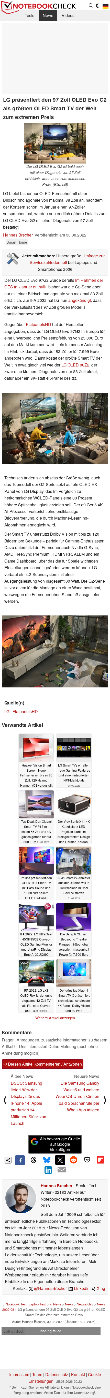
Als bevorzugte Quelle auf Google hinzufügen (60, 1144)
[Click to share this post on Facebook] (20, 1160)
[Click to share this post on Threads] (33, 1160)
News (48, 15)
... (103, 15)
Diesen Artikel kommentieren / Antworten (44, 1064)
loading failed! (13, 1331)
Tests (29, 15)
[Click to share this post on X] (60, 1160)
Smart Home (16, 242)
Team (37, 1374)
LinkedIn (81, 1288)
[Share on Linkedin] (48, 1170)
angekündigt (79, 300)
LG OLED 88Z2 (75, 365)
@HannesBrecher (50, 1288)
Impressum (19, 1374)
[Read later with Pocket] (87, 1160)
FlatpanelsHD (38, 324)
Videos (68, 15)
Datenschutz (56, 1374)
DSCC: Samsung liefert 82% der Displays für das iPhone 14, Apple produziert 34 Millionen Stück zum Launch (29, 1103)
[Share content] (8, 1160)
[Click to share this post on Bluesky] (47, 1160)
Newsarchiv (85, 1304)
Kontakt (78, 1374)
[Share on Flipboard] (100, 1160)
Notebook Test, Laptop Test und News (33, 1304)
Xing (100, 1288)
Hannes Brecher (17, 235)
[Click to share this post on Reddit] (74, 1160)
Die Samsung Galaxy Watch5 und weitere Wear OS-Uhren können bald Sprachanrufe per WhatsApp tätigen (77, 1096)
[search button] (91, 5)
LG (6, 711)
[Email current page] (62, 1170)
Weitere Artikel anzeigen (55, 1017)
